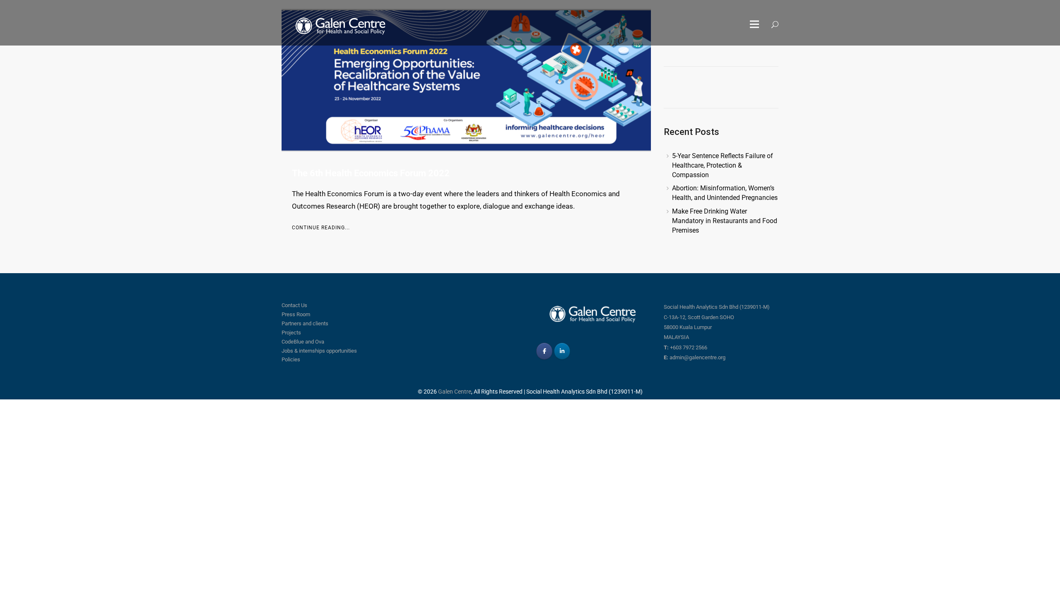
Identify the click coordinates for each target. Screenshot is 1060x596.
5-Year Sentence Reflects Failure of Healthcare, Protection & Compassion (722, 165)
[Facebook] (544, 351)
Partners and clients (305, 323)
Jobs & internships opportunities (319, 351)
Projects (291, 332)
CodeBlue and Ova (303, 342)
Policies (291, 359)
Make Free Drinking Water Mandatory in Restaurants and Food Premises (724, 220)
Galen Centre (454, 391)
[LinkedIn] (562, 351)
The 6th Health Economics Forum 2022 (371, 173)
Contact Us (294, 305)
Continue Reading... (321, 228)
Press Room (296, 314)
